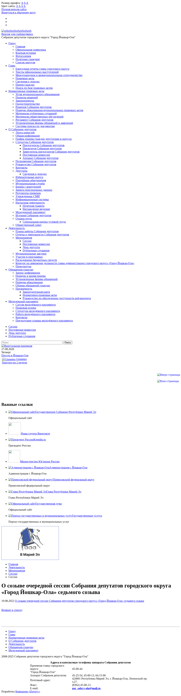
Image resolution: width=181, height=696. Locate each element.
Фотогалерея (23, 56)
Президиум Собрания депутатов (42, 148)
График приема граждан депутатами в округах (44, 138)
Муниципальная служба (30, 183)
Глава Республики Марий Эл (63, 491)
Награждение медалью (36, 209)
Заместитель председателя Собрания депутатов (51, 151)
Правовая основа (26, 307)
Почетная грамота (33, 205)
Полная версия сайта (14, 9)
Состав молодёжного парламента (36, 304)
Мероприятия (24, 237)
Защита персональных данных (34, 189)
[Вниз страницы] (168, 381)
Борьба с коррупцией (28, 186)
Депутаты (21, 170)
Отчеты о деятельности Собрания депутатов (42, 234)
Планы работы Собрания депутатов (37, 231)
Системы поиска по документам (35, 126)
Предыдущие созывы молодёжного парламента (44, 320)
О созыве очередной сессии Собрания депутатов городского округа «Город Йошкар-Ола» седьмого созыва (79, 600)
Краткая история (26, 52)
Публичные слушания (36, 250)
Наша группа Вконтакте (35, 433)
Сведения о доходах (28, 81)
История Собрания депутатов (33, 215)
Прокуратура (23, 266)
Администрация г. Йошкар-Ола (68, 467)
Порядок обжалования (29, 282)
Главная (20, 46)
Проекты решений (27, 97)
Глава (11, 65)
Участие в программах (29, 256)
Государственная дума (48, 503)
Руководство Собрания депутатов (36, 164)
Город (12, 43)
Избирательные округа (29, 177)
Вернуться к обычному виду (18, 12)
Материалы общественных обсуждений (39, 116)
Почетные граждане (28, 59)
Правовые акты (25, 78)
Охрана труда (24, 218)
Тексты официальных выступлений (37, 71)
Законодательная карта (36, 291)
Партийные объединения (31, 180)
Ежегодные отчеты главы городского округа (42, 68)
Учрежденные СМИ (28, 196)
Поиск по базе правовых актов (34, 87)
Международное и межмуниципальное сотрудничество (49, 75)
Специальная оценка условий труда (44, 221)
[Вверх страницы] (168, 374)
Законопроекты (25, 100)
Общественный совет (29, 224)
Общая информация (28, 135)
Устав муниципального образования (37, 94)
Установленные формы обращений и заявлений (44, 122)
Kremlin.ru (40, 439)
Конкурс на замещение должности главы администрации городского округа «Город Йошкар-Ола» (75, 263)
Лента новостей (25, 132)
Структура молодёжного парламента (38, 311)
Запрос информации (28, 272)
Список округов (25, 62)
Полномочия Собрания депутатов (36, 161)
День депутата (31, 247)
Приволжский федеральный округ (73, 479)
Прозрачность (24, 288)
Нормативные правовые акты (26, 91)
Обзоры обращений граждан (33, 285)
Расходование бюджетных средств (36, 260)
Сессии (27, 240)
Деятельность (16, 228)
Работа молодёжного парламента (35, 314)
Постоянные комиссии (36, 154)
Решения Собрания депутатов (34, 107)
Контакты (21, 167)
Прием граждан (25, 84)
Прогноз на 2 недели (14, 362)
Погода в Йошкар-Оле (14, 355)
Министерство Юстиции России (40, 461)
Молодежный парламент (30, 212)
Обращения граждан (20, 269)
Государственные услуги (87, 515)
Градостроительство (28, 103)
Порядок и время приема (31, 275)
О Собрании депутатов (22, 129)
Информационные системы (32, 199)
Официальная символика (31, 49)
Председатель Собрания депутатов (44, 145)
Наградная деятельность (30, 202)
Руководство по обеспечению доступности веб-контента (57, 298)
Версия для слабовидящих (17, 34)
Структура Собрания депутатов (35, 142)
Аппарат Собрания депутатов (41, 158)
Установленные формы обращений (37, 279)
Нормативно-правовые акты (40, 295)
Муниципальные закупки (31, 253)
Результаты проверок (28, 193)
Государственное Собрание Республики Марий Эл (65, 411)
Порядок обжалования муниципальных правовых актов (49, 110)
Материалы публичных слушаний (36, 113)
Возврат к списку (11, 610)
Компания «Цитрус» (27, 691)
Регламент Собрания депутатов (34, 119)
